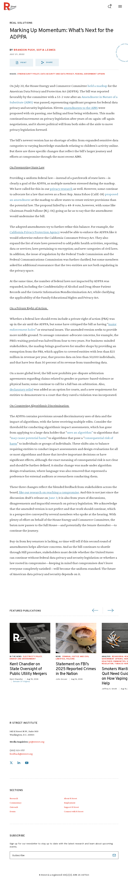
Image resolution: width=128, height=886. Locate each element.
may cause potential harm (29, 438)
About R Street (70, 798)
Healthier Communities (114, 661)
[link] (11, 763)
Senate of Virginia (21, 681)
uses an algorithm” (80, 432)
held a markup (97, 86)
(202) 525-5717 (17, 750)
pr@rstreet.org (36, 741)
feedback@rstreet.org (21, 753)
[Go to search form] (110, 6)
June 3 (53, 498)
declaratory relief (21, 389)
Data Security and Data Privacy (57, 74)
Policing (70, 659)
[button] (47, 62)
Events (13, 811)
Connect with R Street (73, 811)
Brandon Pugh (24, 50)
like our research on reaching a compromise (49, 492)
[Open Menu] (120, 6)
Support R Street (71, 807)
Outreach (14, 807)
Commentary (15, 802)
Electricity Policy (32, 656)
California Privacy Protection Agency (35, 232)
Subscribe (114, 855)
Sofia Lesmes (46, 50)
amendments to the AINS (81, 108)
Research (14, 798)
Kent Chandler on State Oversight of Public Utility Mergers (28, 669)
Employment (69, 802)
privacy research (61, 189)
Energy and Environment (23, 659)
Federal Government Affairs (90, 74)
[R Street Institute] (10, 6)
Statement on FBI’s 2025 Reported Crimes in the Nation (76, 669)
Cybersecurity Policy (28, 74)
